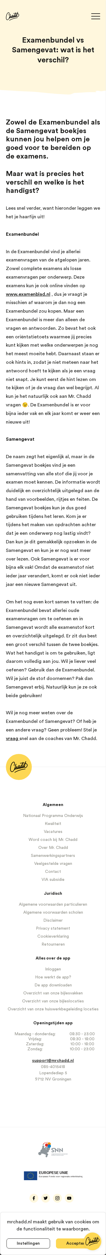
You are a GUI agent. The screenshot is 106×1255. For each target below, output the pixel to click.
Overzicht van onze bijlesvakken (53, 993)
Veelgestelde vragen (53, 864)
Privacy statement (53, 928)
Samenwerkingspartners (53, 856)
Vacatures (53, 832)
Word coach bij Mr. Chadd (53, 840)
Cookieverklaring (53, 936)
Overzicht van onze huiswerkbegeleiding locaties (53, 1009)
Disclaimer (53, 920)
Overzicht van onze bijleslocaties (53, 1001)
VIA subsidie (53, 880)
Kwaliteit (53, 824)
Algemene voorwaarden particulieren (53, 904)
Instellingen (28, 1243)
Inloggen (53, 969)
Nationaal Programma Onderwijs (53, 816)
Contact (53, 872)
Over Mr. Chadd (53, 848)
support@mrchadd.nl (53, 1061)
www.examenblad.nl (28, 294)
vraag (12, 738)
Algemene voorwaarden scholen (53, 912)
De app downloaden (53, 985)
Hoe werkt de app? (53, 977)
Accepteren (78, 1243)
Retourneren (53, 944)
